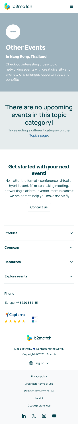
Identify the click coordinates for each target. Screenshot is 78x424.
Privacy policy (39, 376)
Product (11, 233)
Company (12, 247)
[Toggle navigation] (71, 6)
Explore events (16, 276)
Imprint (39, 398)
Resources (13, 262)
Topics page (38, 135)
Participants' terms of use (39, 391)
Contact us (39, 207)
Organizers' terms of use (39, 383)
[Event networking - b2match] (18, 6)
